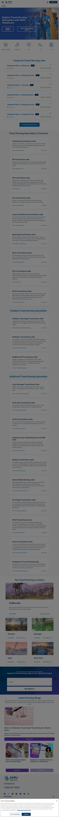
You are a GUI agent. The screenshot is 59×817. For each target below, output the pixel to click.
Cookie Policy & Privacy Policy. (24, 810)
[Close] (56, 801)
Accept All (26, 814)
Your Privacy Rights (15, 814)
